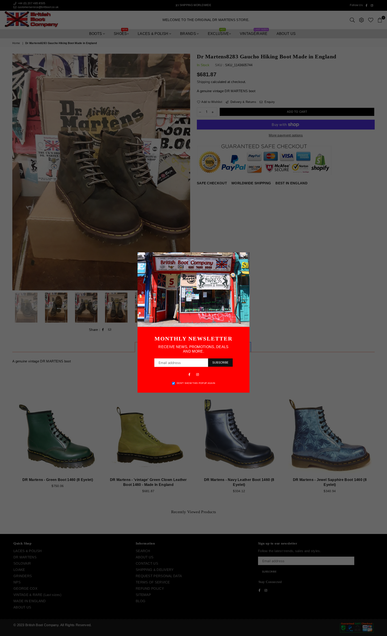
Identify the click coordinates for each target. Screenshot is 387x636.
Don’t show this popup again (196, 383)
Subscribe (220, 362)
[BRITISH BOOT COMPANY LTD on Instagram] (197, 374)
